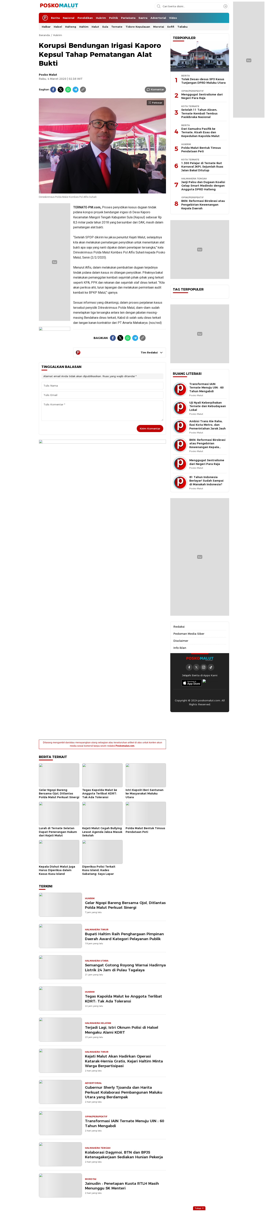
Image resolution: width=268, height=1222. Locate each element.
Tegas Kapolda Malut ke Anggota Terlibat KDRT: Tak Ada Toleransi (99, 793)
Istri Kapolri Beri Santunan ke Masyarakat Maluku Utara (144, 793)
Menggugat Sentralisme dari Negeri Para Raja (202, 96)
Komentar (157, 89)
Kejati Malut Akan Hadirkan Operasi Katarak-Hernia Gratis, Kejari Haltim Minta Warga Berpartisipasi (124, 1061)
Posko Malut (48, 74)
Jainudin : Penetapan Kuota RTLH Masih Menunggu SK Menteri (122, 1186)
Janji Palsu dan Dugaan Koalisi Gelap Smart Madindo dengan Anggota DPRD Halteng (203, 186)
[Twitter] (61, 90)
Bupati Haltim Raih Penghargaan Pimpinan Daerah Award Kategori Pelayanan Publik (124, 936)
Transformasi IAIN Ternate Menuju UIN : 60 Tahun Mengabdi (124, 1123)
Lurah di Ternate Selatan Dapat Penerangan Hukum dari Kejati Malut (58, 832)
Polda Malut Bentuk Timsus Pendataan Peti (145, 830)
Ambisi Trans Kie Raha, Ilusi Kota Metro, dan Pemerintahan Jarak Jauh (207, 425)
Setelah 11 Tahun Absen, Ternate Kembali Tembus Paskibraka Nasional (199, 113)
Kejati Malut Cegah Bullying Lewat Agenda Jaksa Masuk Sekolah (102, 832)
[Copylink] (83, 90)
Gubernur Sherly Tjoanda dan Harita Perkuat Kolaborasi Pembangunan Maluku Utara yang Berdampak (123, 1092)
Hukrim (57, 35)
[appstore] (191, 682)
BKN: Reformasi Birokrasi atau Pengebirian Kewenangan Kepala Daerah (203, 204)
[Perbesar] (102, 191)
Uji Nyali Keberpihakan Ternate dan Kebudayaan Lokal (207, 406)
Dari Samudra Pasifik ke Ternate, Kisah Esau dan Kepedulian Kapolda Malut (200, 132)
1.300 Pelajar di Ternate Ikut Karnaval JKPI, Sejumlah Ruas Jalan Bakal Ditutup (202, 167)
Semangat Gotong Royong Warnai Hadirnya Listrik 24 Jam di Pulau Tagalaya (125, 967)
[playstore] (210, 682)
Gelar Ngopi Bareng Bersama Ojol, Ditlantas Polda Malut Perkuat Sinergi (59, 793)
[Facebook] (53, 90)
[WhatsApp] (68, 90)
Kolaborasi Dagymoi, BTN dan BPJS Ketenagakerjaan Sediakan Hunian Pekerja (124, 1154)
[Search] (225, 6)
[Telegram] (75, 90)
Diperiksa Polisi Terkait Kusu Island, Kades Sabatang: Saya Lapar (98, 870)
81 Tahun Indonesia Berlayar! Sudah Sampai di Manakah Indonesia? (206, 481)
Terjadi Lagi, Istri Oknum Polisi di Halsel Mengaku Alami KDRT (121, 1030)
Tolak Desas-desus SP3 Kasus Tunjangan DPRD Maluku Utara (203, 81)
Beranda (44, 35)
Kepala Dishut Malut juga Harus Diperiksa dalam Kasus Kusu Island (57, 870)
